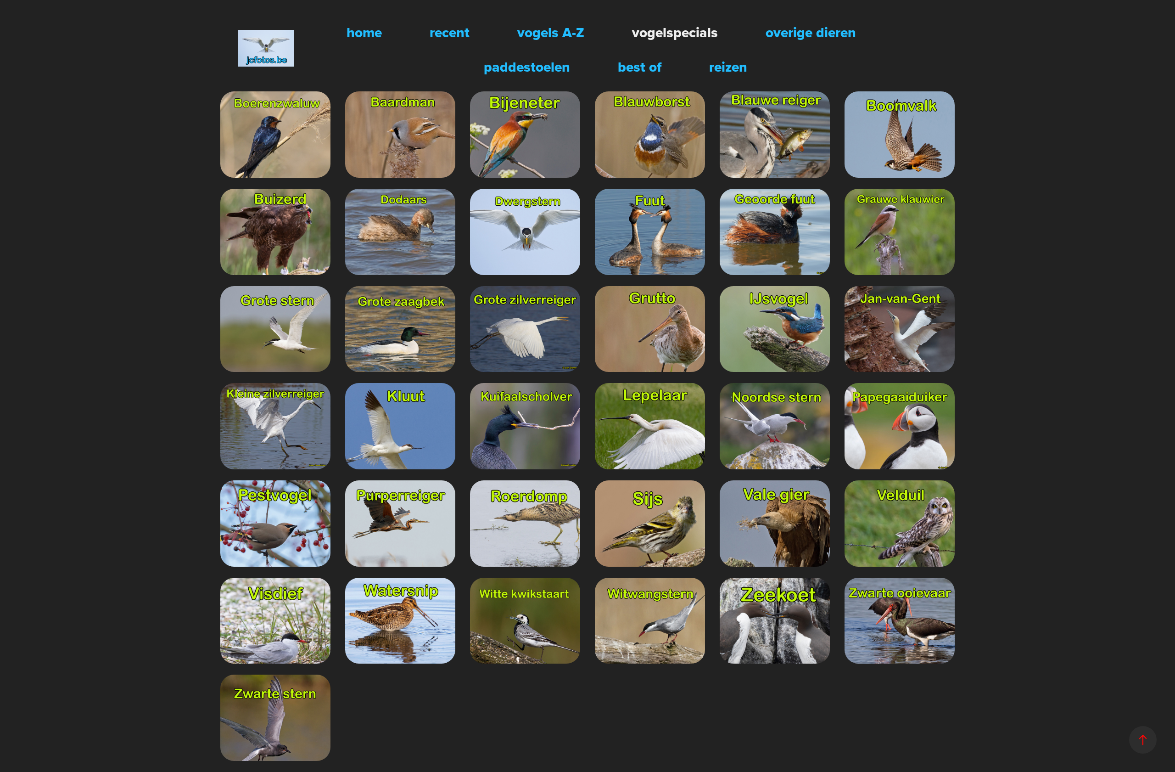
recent (450, 32)
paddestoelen (527, 67)
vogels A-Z (550, 32)
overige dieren (811, 32)
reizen (728, 67)
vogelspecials (675, 32)
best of (639, 67)
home (364, 32)
